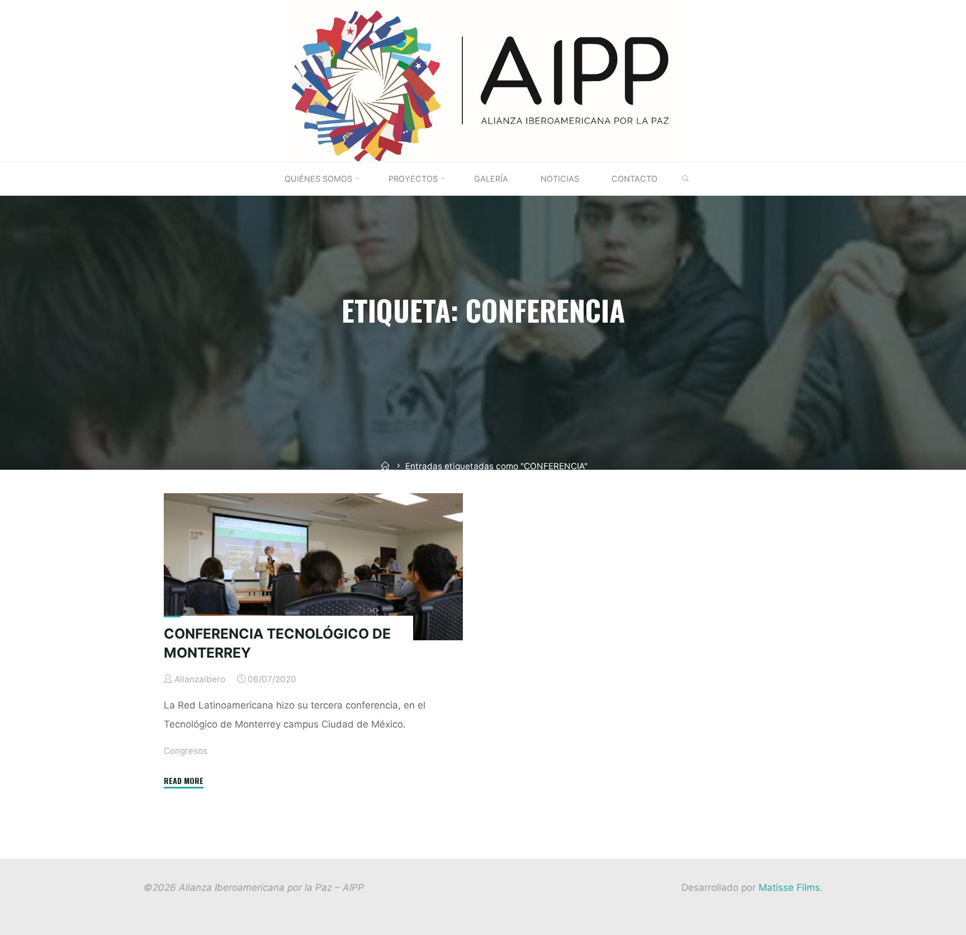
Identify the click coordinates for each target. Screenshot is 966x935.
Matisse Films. (791, 887)
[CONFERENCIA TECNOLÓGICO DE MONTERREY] (313, 566)
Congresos (185, 750)
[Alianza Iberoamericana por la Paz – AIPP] (483, 80)
